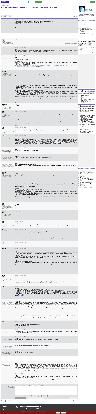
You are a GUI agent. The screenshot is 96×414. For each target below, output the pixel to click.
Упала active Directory (83, 171)
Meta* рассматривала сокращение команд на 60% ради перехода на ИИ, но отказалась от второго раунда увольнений (87, 131)
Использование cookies (23, 409)
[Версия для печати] (73, 16)
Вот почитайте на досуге (20, 295)
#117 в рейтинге (10, 157)
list (46, 385)
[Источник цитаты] (29, 59)
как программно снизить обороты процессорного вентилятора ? (85, 182)
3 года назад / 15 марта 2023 (20, 221)
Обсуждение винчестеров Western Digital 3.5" (87, 34)
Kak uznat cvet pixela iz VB (84, 173)
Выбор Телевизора (83, 27)
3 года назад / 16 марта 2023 (20, 329)
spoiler (35, 385)
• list (44, 385)
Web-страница (4, 234)
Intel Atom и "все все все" (84, 43)
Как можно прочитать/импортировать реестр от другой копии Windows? (87, 52)
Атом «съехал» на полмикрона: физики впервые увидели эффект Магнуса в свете (87, 106)
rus (57, 385)
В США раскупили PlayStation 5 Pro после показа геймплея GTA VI (86, 118)
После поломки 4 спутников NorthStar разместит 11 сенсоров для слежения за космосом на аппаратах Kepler (86, 129)
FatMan (18, 327)
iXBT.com (22, 411)
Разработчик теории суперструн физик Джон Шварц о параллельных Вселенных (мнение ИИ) (87, 99)
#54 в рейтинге (10, 41)
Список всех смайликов (11, 387)
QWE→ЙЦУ (60, 385)
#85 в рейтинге (9, 58)
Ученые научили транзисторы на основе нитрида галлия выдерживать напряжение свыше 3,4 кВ (87, 108)
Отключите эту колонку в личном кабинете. (86, 187)
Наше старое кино (83, 36)
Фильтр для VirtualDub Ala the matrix (87, 101)
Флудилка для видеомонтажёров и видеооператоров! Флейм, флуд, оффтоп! (87, 47)
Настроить (64, 412)
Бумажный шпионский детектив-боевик (87, 96)
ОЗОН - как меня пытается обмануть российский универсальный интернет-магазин (86, 24)
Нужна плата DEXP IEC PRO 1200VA (86, 93)
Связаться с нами (23, 408)
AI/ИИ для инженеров (83, 44)
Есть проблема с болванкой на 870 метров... (87, 183)
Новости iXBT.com (82, 104)
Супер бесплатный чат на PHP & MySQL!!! (86, 179)
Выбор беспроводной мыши (84, 45)
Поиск (35, 408)
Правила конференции (29, 408)
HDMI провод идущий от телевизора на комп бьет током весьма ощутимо (29, 7)
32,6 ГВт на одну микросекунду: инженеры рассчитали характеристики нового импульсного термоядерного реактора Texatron (87, 111)
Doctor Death (18, 102)
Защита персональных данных (39, 409)
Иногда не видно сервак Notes (85, 172)
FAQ (37, 408)
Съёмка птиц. (82, 31)
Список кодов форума (11, 386)
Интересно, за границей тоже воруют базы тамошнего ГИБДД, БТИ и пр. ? (87, 178)
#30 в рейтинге (10, 113)
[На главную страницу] (5, 2)
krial (17, 125)
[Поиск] (87, 2)
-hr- (56, 385)
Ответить (75, 19)
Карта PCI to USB (83, 185)
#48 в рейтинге (9, 106)
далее (11, 16)
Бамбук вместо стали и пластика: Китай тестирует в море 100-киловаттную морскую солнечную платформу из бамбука (87, 122)
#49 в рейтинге (10, 150)
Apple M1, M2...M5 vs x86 (84, 28)
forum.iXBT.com (41, 411)
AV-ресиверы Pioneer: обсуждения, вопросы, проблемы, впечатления (87, 41)
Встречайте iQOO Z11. (89, 6)
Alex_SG (20, 327)
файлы (67, 385)
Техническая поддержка (5, 5)
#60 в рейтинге (9, 50)
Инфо (72, 19)
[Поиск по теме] (75, 16)
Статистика (40, 408)
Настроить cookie (30, 409)
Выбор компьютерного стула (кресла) (86, 49)
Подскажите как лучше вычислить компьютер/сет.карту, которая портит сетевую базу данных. (87, 176)
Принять (58, 412)
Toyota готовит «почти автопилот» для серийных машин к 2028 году (86, 120)
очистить (69, 385)
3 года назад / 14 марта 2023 (20, 19)
